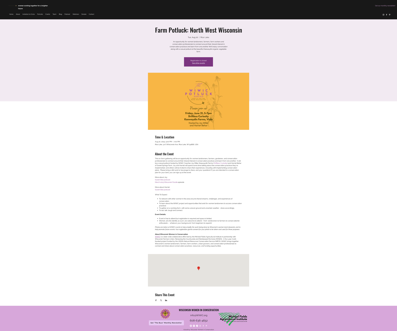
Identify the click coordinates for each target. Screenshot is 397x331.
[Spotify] (191, 326)
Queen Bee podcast (162, 180)
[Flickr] (194, 326)
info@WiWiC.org (198, 315)
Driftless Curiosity (220, 163)
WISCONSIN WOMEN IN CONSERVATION (199, 310)
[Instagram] (383, 15)
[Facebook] (387, 15)
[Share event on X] (161, 300)
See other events (198, 63)
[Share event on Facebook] (156, 300)
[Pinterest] (390, 15)
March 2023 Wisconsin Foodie (166, 182)
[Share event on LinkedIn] (166, 300)
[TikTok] (197, 326)
